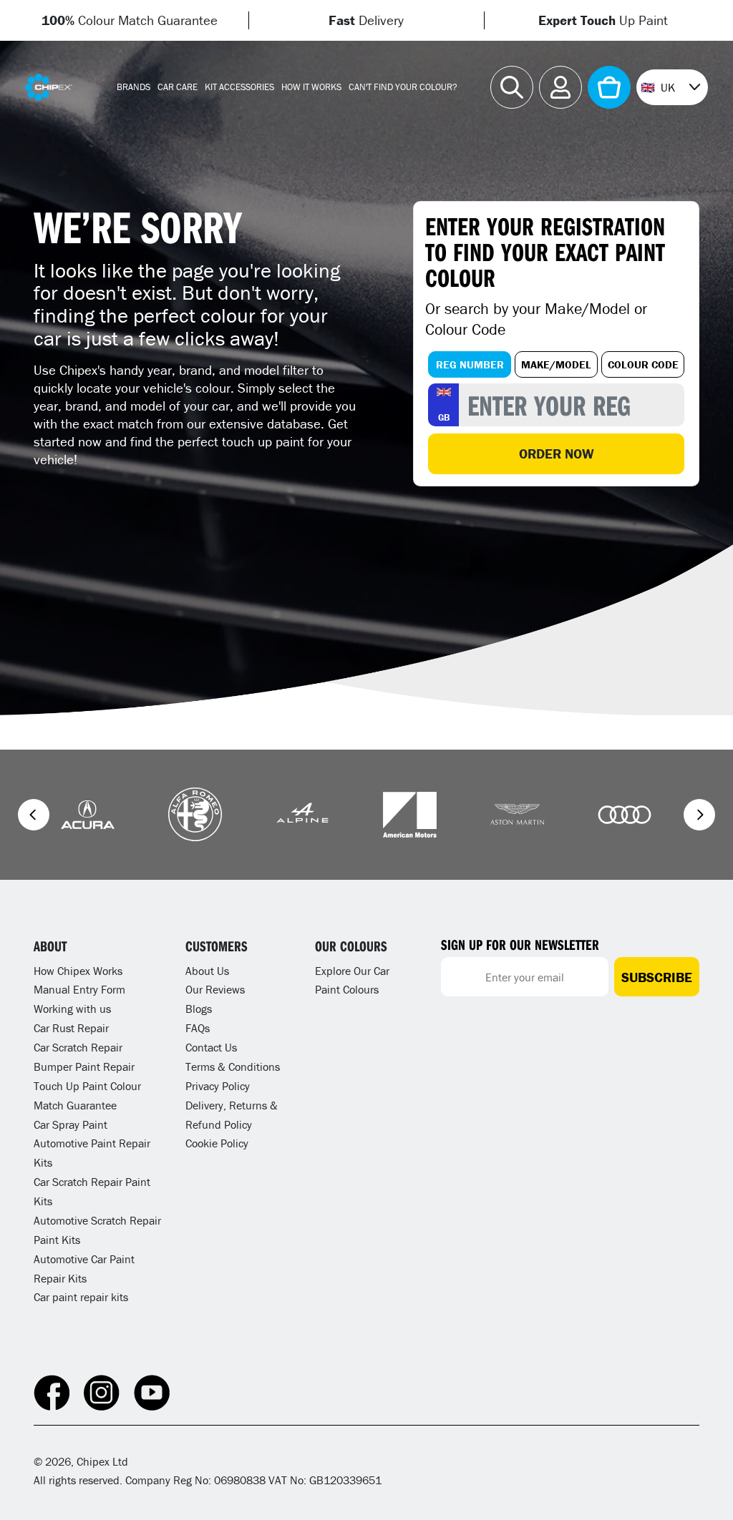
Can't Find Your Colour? (403, 87)
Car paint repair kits (81, 1297)
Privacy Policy (217, 1086)
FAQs (197, 1028)
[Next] (699, 814)
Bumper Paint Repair (84, 1066)
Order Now (556, 453)
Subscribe (656, 977)
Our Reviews (215, 989)
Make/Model (556, 364)
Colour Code (643, 364)
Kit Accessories (239, 87)
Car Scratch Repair (78, 1047)
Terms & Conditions (232, 1066)
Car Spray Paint (70, 1124)
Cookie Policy (216, 1143)
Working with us (72, 1008)
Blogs (198, 1008)
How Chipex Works (78, 971)
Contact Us (211, 1047)
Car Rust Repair (71, 1028)
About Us (207, 971)
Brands (133, 87)
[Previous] (33, 814)
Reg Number (470, 364)
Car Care (177, 87)
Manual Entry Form (79, 989)
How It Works (311, 87)
